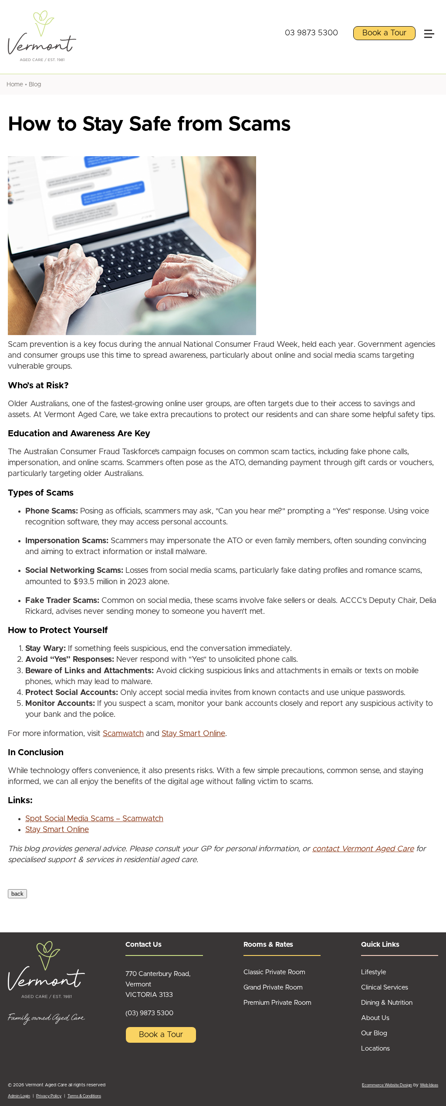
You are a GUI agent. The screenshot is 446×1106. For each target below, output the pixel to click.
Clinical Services (384, 987)
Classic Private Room (274, 972)
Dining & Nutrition (386, 1003)
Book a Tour (384, 33)
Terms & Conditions (84, 1096)
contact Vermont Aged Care (363, 849)
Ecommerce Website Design (387, 1085)
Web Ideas (429, 1085)
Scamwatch (123, 734)
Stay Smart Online (193, 734)
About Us (375, 1018)
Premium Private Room (277, 1003)
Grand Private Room (273, 987)
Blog (35, 85)
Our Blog (374, 1033)
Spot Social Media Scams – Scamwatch (94, 819)
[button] (433, 15)
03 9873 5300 (311, 33)
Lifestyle (373, 972)
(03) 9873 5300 (149, 1013)
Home (15, 85)
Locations (375, 1048)
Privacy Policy (48, 1096)
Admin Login (19, 1096)
